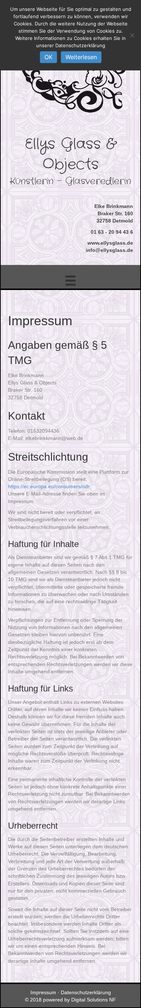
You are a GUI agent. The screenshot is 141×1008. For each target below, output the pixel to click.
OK (48, 57)
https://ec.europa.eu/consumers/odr (48, 486)
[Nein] (132, 35)
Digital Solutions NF (93, 1000)
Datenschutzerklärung (86, 992)
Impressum (43, 992)
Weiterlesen (81, 57)
